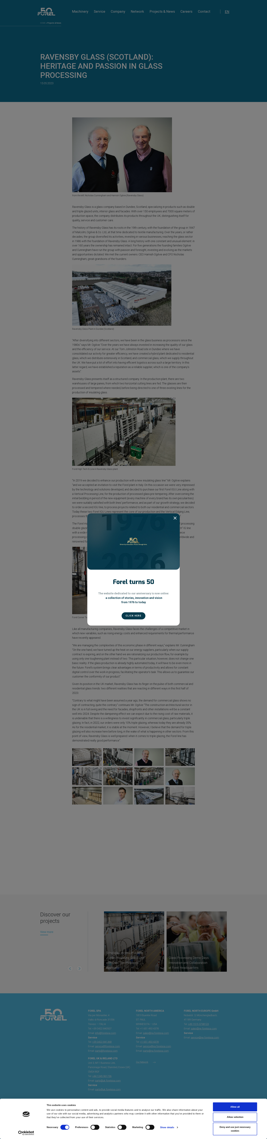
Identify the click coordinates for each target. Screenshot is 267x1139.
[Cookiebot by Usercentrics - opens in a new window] (26, 1133)
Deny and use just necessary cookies (235, 1129)
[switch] (95, 1127)
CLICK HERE (133, 615)
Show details (167, 1127)
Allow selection (235, 1117)
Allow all (235, 1106)
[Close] (175, 518)
